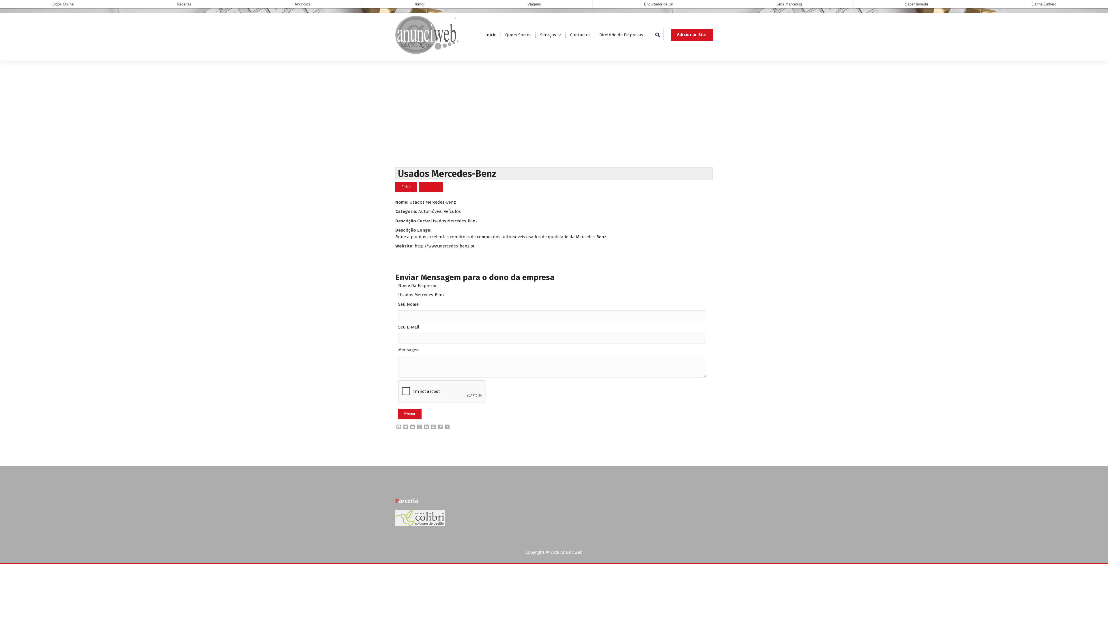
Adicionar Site (692, 34)
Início (491, 34)
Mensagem (409, 349)
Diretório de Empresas (621, 34)
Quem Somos (518, 34)
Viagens (534, 4)
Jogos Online (63, 4)
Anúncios (302, 4)
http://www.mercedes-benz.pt (445, 246)
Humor (418, 4)
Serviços (548, 34)
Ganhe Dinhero (1044, 4)
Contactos (580, 34)
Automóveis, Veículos (439, 211)
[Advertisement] (554, 124)
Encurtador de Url (658, 4)
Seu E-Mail (408, 327)
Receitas (184, 4)
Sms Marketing (789, 4)
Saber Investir (916, 4)
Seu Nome (408, 304)
